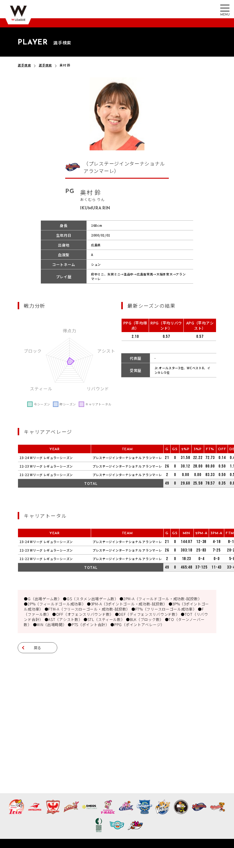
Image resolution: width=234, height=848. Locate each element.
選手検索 (24, 65)
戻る (38, 647)
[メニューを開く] (224, 8)
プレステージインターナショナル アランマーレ (127, 457)
